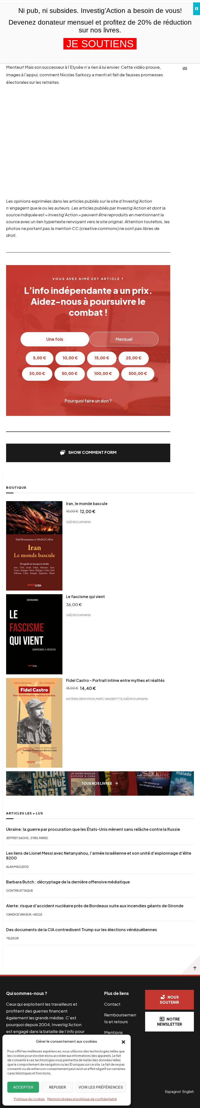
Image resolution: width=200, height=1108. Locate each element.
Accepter (23, 1087)
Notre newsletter (169, 1021)
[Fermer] (196, 8)
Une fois (54, 339)
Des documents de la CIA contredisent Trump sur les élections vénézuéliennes (81, 929)
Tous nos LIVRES (96, 783)
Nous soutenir (169, 999)
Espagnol (173, 1091)
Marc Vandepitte (109, 698)
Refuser (57, 1087)
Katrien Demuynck (80, 698)
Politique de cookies (29, 1099)
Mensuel (124, 339)
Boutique (16, 487)
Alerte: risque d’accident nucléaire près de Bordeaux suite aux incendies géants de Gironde (94, 905)
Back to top (190, 965)
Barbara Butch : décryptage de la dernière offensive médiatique (68, 881)
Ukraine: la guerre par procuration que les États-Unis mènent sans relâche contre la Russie (93, 829)
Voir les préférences (101, 1087)
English (188, 1091)
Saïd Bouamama (78, 522)
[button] (123, 1041)
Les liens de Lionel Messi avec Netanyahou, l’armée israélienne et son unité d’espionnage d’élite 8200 (98, 856)
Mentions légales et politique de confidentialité (82, 1099)
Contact (112, 1004)
